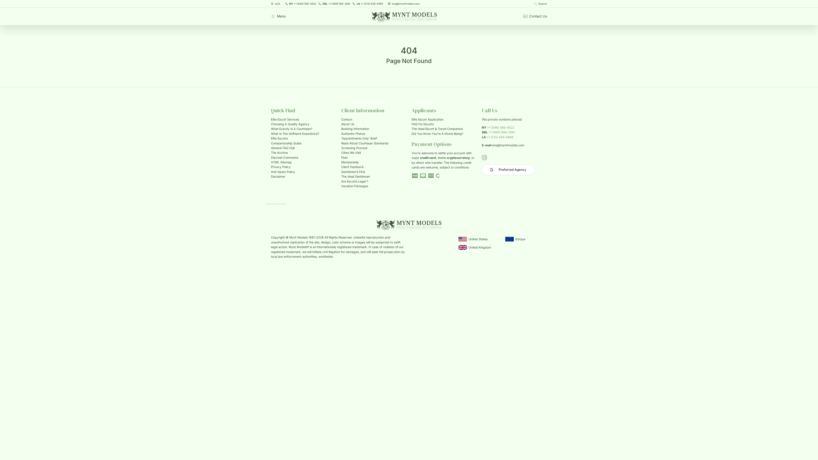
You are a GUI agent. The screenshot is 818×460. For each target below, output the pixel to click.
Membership (350, 162)
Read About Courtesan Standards (364, 143)
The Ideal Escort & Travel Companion (437, 129)
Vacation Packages (354, 186)
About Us (347, 124)
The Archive (279, 152)
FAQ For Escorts (423, 124)
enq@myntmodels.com (406, 3)
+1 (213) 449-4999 (370, 3)
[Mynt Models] (404, 16)
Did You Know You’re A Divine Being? (437, 133)
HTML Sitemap (281, 162)
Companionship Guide (286, 143)
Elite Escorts (279, 138)
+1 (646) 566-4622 (302, 3)
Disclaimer (278, 176)
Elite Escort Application (428, 119)
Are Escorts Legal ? (354, 181)
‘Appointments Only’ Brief (359, 138)
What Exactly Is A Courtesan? (291, 129)
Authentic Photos (353, 133)
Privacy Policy (281, 167)
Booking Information (355, 129)
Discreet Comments (284, 157)
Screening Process (354, 148)
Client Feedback (352, 167)
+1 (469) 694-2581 (336, 3)
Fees (344, 157)
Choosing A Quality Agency (290, 124)
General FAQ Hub (283, 148)
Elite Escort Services (285, 119)
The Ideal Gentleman (355, 176)
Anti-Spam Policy (283, 172)
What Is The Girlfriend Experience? (295, 133)
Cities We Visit (351, 152)
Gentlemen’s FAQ (353, 172)
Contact (346, 119)
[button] (278, 16)
